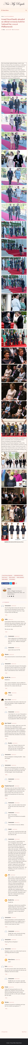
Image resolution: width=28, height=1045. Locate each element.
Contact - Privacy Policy (11, 1042)
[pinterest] (13, 596)
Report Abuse (19, 1042)
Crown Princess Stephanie (9, 16)
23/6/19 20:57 (14, 723)
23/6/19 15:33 (11, 654)
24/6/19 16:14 (10, 966)
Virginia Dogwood (9, 786)
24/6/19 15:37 (13, 948)
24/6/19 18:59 (17, 978)
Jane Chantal (8, 723)
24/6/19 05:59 (15, 743)
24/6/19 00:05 (17, 779)
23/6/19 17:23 (13, 663)
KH (9, 875)
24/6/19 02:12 (17, 931)
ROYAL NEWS (5, 579)
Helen (9, 589)
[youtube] (11, 596)
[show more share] (16, 583)
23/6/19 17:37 (13, 677)
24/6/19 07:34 (13, 939)
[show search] (26, 10)
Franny (6, 987)
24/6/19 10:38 (17, 839)
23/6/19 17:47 (17, 636)
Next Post (24, 1031)
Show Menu (6, 10)
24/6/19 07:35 (17, 822)
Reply (6, 631)
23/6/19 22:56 (14, 692)
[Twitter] (11, 583)
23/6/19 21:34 (13, 765)
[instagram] (7, 596)
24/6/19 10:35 (15, 829)
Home (2, 16)
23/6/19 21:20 (17, 647)
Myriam (7, 1002)
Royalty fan (7, 677)
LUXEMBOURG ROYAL (18, 575)
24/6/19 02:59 (17, 812)
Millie (6, 619)
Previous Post (4, 1031)
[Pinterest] (13, 583)
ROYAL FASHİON (20, 577)
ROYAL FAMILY (12, 577)
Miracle (7, 654)
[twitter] (9, 596)
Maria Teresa (4, 577)
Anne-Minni (8, 699)
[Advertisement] (14, 46)
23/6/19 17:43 (14, 699)
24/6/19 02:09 (17, 802)
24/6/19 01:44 (13, 917)
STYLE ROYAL (12, 579)
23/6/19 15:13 (10, 619)
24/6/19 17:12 (17, 959)
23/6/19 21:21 (13, 754)
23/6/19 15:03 (13, 605)
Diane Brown (11, 959)
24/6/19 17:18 (11, 987)
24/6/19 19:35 (11, 1002)
